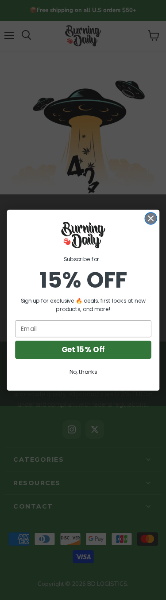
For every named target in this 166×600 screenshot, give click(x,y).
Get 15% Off (83, 349)
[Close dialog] (151, 218)
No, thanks (83, 372)
